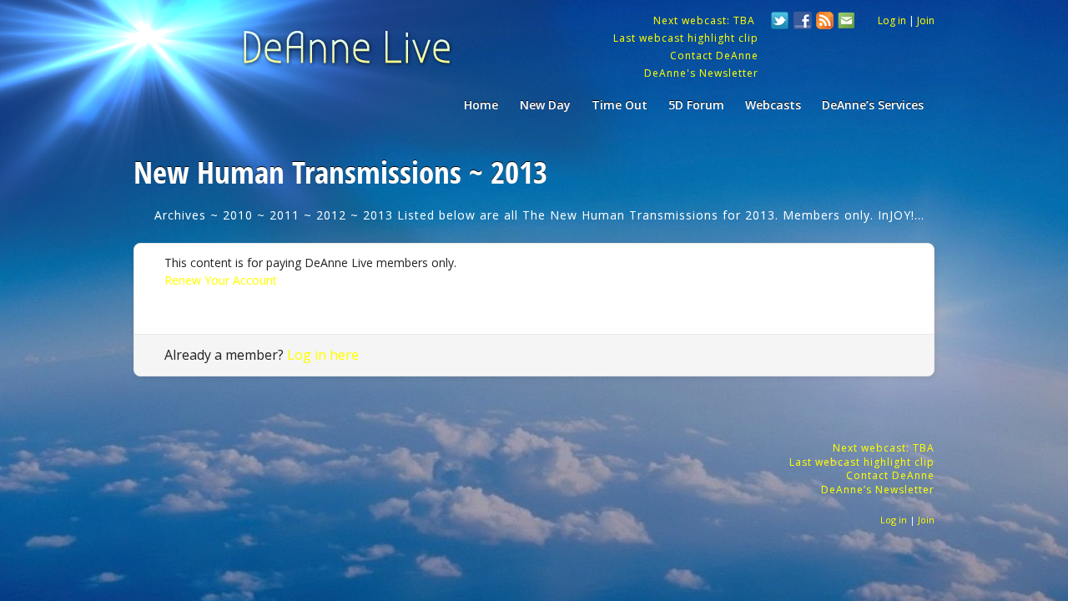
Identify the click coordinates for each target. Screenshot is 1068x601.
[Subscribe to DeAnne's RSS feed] (825, 22)
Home (481, 105)
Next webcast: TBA (705, 20)
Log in (892, 20)
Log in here (323, 355)
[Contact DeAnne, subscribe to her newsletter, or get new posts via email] (845, 22)
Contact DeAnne (714, 55)
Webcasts (773, 105)
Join (925, 20)
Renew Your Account (220, 280)
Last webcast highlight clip (685, 38)
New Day (545, 105)
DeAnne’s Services (873, 105)
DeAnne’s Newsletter (877, 489)
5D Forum (696, 105)
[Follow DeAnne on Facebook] (802, 22)
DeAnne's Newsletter (701, 73)
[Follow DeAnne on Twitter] (780, 22)
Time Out (619, 105)
